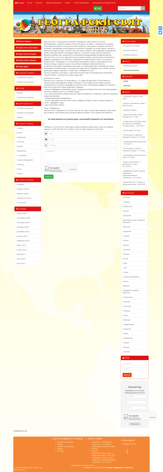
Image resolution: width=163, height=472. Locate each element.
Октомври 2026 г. (23, 222)
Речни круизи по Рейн (132, 130)
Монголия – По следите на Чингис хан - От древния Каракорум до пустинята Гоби (103, 444)
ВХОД (128, 375)
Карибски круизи (130, 110)
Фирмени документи (54, 3)
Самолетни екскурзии (25, 82)
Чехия (125, 333)
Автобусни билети (130, 55)
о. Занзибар (21, 155)
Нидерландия (128, 324)
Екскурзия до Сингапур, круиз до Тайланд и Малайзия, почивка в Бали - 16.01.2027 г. (134, 123)
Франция (127, 320)
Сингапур (127, 306)
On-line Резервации (81, 3)
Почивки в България (26, 180)
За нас (29, 3)
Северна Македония (25, 160)
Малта (125, 281)
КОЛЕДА (21, 88)
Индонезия (21, 137)
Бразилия (127, 215)
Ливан (125, 272)
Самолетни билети (130, 50)
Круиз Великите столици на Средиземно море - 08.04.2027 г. (134, 184)
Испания (20, 142)
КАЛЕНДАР (22, 209)
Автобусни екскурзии (25, 77)
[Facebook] (160, 28)
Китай (125, 259)
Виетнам (126, 227)
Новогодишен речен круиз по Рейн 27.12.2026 (134, 156)
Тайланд (20, 164)
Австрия (126, 197)
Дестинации (129, 193)
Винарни (20, 184)
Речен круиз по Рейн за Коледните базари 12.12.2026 (134, 149)
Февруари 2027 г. (23, 241)
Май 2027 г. (21, 254)
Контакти (39, 3)
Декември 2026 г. (23, 232)
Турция (20, 173)
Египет (19, 133)
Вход (98, 8)
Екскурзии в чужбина (26, 73)
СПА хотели (21, 202)
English (68, 3)
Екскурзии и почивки (131, 46)
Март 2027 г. (22, 245)
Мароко (126, 286)
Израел (126, 245)
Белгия (126, 211)
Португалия (127, 297)
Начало (20, 2)
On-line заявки (130, 41)
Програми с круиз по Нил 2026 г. (133, 97)
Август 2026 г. (22, 213)
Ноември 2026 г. (23, 227)
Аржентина (127, 206)
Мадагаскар (21, 151)
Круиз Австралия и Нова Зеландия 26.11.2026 (132, 116)
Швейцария (128, 338)
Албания (126, 202)
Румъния (126, 302)
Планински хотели (24, 198)
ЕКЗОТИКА (128, 77)
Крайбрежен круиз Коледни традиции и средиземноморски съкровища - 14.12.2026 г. (134, 174)
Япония (126, 347)
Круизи (20, 93)
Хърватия (127, 329)
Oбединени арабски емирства (131, 291)
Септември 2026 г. (24, 218)
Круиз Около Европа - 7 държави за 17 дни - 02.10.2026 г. (132, 164)
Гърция (20, 128)
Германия (127, 231)
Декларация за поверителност (104, 3)
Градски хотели (23, 189)
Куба (125, 263)
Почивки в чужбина (25, 124)
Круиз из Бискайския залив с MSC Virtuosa (134, 104)
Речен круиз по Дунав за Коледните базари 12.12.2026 (134, 136)
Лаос (125, 268)
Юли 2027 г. (21, 263)
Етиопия (126, 352)
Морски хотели (23, 193)
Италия (20, 146)
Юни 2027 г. (21, 259)
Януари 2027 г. (22, 236)
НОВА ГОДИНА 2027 (25, 104)
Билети (127, 61)
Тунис (19, 169)
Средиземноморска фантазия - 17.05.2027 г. (134, 143)
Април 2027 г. (22, 250)
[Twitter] (160, 32)
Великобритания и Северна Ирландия (134, 221)
